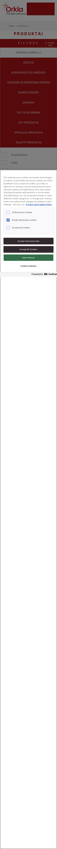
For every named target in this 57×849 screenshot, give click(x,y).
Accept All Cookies (28, 249)
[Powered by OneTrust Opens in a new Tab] (43, 275)
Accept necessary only (28, 241)
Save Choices (28, 257)
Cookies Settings (28, 265)
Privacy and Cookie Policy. (39, 204)
